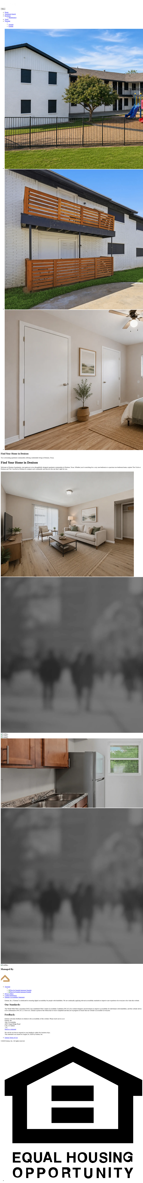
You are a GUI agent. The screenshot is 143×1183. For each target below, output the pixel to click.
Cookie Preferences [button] (11, 995)
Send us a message (10, 1029)
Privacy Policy (9, 994)
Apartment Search (10, 14)
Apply (7, 19)
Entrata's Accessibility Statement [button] (15, 997)
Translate (7, 21)
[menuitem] (73, 12)
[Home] (11, 7)
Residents (8, 16)
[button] (73, 1180)
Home (6, 12)
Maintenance (12, 17)
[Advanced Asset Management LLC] (11, 983)
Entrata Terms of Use (11, 1037)
